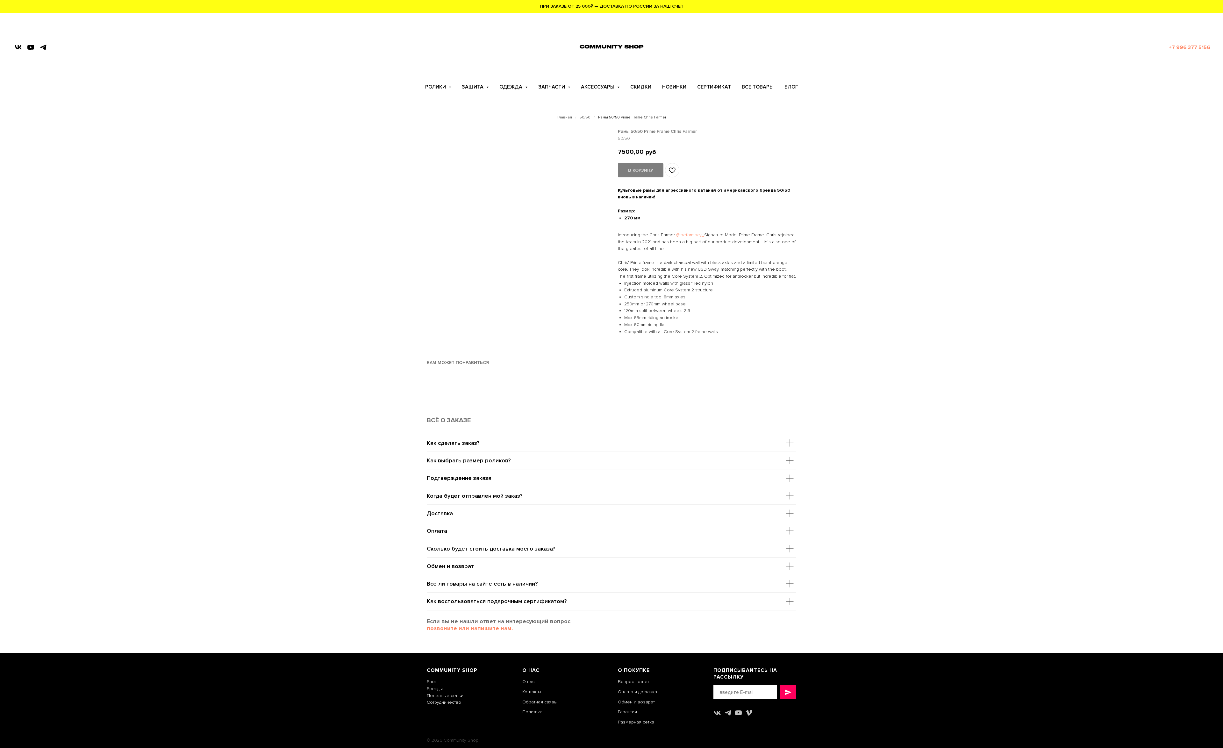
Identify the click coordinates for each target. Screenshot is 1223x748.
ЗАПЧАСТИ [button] (552, 87)
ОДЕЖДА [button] (511, 87)
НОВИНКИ (674, 87)
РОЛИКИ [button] (436, 87)
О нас (528, 681)
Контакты (531, 692)
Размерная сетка (636, 722)
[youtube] (31, 47)
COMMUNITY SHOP (452, 670)
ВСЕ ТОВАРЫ (758, 87)
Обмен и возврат (636, 702)
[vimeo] (749, 713)
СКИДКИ (640, 87)
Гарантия (627, 712)
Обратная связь (539, 702)
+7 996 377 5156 (1189, 47)
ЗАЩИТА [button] (473, 87)
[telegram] (43, 47)
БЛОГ (791, 87)
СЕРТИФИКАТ (714, 87)
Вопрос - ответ (633, 681)
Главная (564, 117)
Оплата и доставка (637, 692)
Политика (532, 712)
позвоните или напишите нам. (470, 628)
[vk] (18, 47)
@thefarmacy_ (690, 235)
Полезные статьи (445, 695)
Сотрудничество (444, 702)
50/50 (585, 117)
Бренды (435, 688)
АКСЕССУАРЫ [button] (598, 87)
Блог (432, 681)
